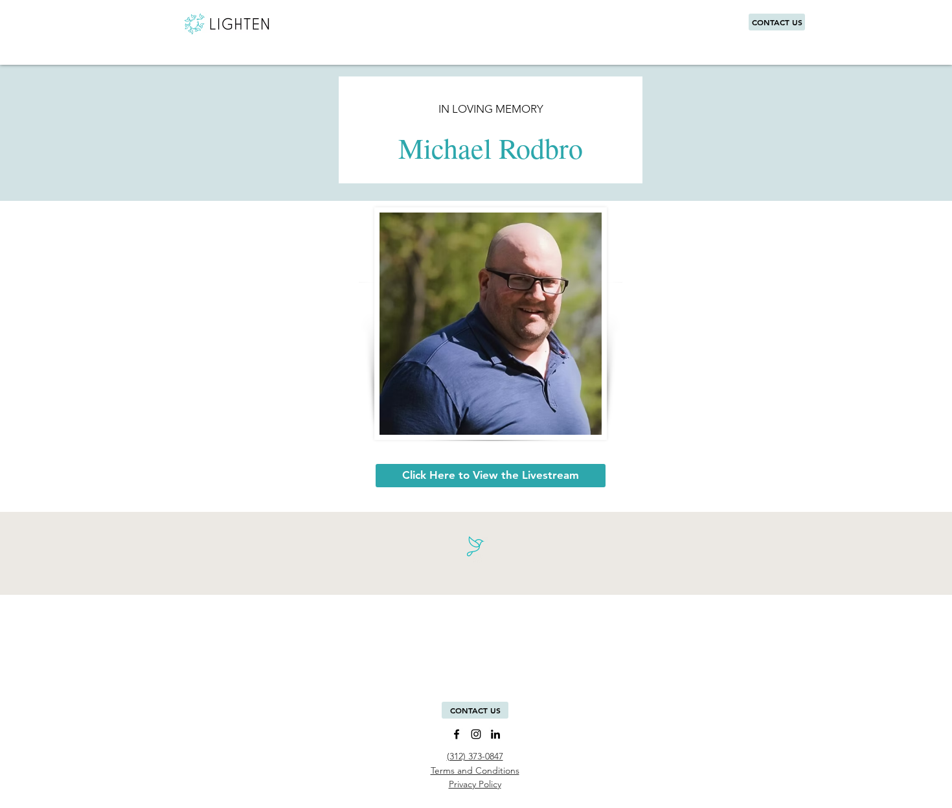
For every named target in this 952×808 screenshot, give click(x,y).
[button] (475, 710)
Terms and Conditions (475, 770)
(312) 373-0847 (475, 756)
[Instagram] (476, 734)
